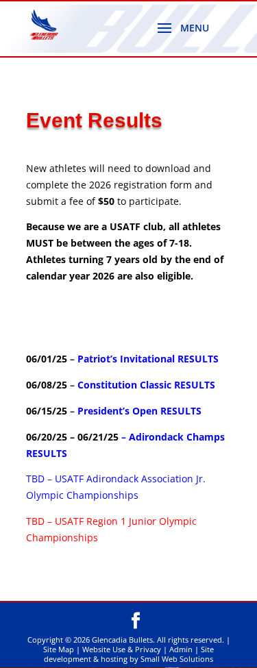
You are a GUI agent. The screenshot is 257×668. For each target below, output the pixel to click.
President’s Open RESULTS (139, 410)
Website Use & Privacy (121, 649)
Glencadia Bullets (122, 639)
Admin (181, 649)
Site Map (58, 649)
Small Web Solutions (176, 659)
